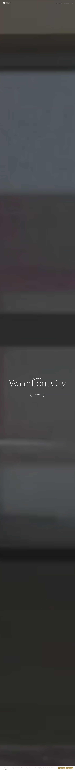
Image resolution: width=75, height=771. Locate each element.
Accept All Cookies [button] (62, 768)
